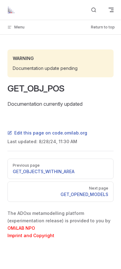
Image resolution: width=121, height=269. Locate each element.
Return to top (103, 27)
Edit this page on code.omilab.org (50, 132)
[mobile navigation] (111, 10)
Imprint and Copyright (30, 235)
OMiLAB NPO (21, 228)
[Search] (93, 10)
